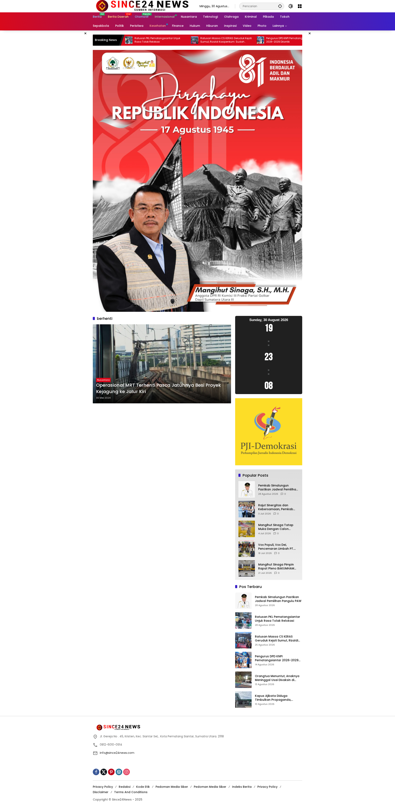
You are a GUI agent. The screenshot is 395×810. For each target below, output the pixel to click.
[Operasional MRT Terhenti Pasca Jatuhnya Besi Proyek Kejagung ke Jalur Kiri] (162, 363)
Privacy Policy (103, 787)
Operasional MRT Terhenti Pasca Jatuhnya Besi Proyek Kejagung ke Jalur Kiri (158, 388)
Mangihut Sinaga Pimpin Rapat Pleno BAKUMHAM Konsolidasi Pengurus (276, 567)
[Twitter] (103, 772)
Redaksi (124, 787)
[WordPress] (119, 772)
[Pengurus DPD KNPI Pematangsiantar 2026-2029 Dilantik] (206, 40)
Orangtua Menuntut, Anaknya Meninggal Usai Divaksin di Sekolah (277, 678)
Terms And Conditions (131, 792)
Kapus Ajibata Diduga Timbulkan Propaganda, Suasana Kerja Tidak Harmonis (278, 698)
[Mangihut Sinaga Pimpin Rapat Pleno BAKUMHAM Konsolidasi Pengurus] (246, 568)
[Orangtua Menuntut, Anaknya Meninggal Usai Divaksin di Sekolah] (272, 40)
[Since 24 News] (142, 6)
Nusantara (103, 380)
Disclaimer (100, 792)
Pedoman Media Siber (172, 787)
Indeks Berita (242, 787)
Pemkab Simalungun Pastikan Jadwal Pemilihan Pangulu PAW (278, 488)
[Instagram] (126, 772)
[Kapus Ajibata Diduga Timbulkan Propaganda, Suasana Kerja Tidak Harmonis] (243, 699)
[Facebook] (96, 772)
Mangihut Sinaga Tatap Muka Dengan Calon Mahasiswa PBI (275, 527)
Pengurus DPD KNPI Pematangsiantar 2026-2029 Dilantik (235, 40)
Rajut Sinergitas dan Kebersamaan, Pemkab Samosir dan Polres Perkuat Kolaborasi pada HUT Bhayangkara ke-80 (277, 507)
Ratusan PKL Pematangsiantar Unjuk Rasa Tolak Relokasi (277, 619)
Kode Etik (143, 787)
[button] (280, 6)
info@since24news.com (117, 753)
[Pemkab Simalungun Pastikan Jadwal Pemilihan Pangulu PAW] (246, 489)
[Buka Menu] (299, 6)
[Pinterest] (111, 772)
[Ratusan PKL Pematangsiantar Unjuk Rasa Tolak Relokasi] (243, 620)
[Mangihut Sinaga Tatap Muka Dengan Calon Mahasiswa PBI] (246, 529)
